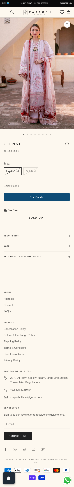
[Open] (9, 478)
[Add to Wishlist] (67, 144)
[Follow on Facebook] (5, 449)
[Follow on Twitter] (15, 449)
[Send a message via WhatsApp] (67, 480)
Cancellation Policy (15, 328)
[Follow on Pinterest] (43, 449)
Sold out (37, 217)
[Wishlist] (62, 12)
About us (9, 298)
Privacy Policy (12, 360)
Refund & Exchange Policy (19, 335)
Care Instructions (14, 354)
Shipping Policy (13, 341)
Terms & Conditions (15, 347)
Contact (8, 305)
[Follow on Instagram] (24, 449)
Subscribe (18, 436)
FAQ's (7, 311)
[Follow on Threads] (33, 449)
